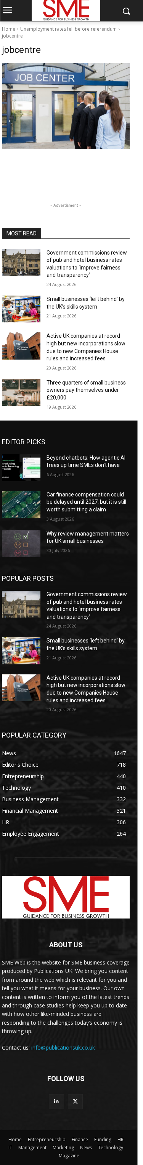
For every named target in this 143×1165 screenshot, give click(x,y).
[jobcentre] (66, 106)
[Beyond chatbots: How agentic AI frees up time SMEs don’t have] (21, 467)
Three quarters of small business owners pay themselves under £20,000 (86, 390)
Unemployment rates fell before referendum (68, 29)
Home (8, 29)
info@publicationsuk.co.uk (63, 1047)
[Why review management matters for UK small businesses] (21, 543)
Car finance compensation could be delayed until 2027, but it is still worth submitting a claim (86, 502)
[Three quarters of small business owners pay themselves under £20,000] (21, 392)
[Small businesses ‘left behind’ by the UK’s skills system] (21, 309)
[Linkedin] (56, 1101)
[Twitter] (75, 1101)
